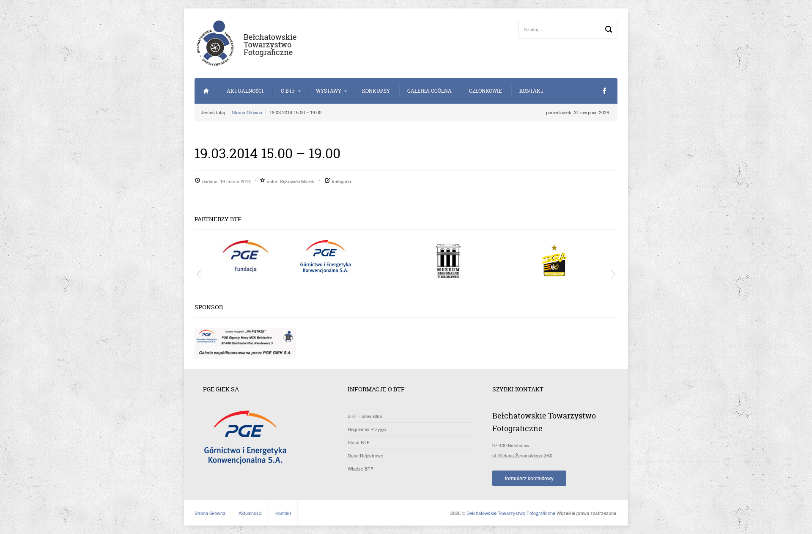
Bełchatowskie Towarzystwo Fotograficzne (510, 512)
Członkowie (485, 90)
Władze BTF (360, 468)
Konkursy (376, 90)
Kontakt (531, 90)
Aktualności (245, 90)
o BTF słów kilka (365, 416)
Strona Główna (206, 91)
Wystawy (328, 90)
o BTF (288, 90)
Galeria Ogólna (429, 90)
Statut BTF (359, 442)
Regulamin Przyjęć (367, 429)
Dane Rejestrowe (365, 455)
